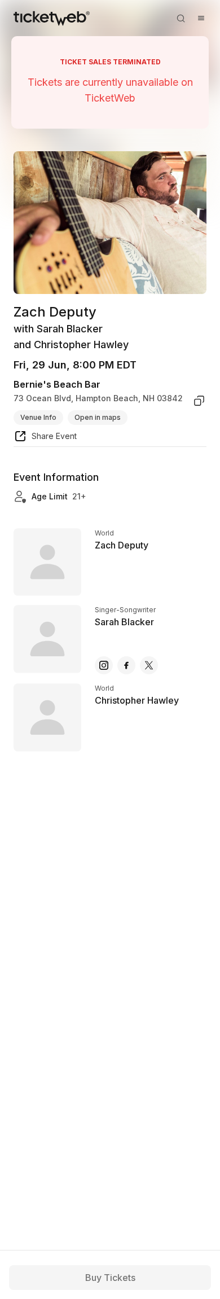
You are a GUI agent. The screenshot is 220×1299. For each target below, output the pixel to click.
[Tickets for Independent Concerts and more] (52, 18)
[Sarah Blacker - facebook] (126, 665)
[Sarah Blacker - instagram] (104, 665)
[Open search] (180, 18)
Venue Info (38, 417)
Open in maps (97, 417)
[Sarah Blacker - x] (149, 665)
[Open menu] (200, 18)
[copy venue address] (199, 400)
